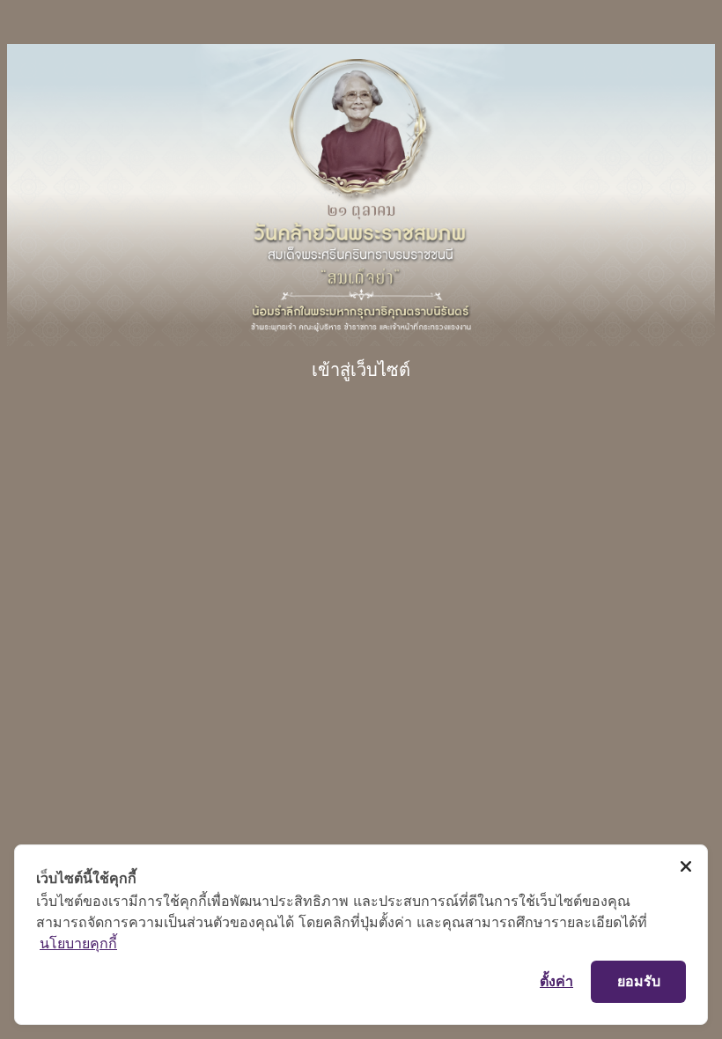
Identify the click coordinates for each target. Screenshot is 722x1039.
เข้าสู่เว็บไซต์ (361, 369)
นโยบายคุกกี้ (78, 943)
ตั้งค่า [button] (556, 981)
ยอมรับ (638, 981)
